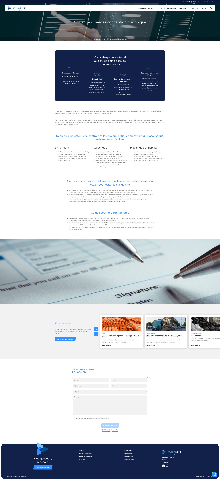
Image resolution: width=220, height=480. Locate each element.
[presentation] (96, 329)
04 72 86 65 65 (166, 462)
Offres (150, 8)
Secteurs (183, 8)
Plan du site (210, 476)
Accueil (95, 39)
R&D (203, 8)
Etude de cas (128, 453)
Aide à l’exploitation (85, 456)
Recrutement (186, 1)
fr (212, 1)
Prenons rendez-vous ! (43, 467)
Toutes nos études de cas (65, 339)
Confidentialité (106, 431)
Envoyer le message (110, 425)
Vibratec (141, 8)
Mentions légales (200, 476)
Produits (160, 8)
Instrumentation (129, 459)
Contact (206, 1)
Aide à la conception (85, 453)
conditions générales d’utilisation (99, 418)
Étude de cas (196, 1)
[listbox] (128, 331)
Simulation (82, 459)
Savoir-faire (171, 8)
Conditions (115, 431)
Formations (194, 8)
